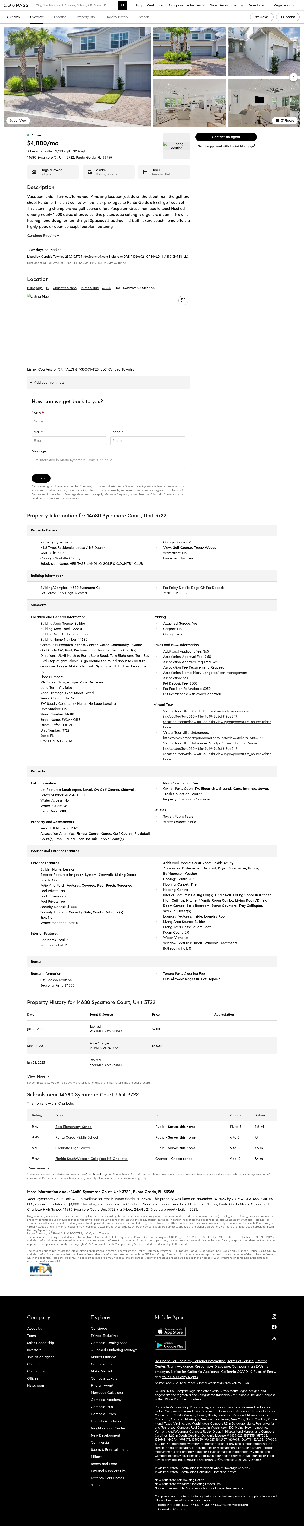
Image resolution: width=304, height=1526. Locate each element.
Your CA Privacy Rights (180, 1377)
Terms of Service (240, 1361)
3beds (32, 151)
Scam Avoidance (180, 1366)
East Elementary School (73, 1127)
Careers (33, 1364)
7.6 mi (259, 1148)
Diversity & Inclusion (106, 1421)
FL (47, 288)
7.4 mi (259, 1159)
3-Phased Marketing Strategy (114, 1350)
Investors (34, 1350)
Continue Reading (41, 235)
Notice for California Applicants (195, 1372)
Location (60, 17)
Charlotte (133, 1204)
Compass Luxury (104, 1378)
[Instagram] (274, 1315)
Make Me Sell (101, 1371)
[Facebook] (274, 1326)
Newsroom (35, 1385)
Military (96, 1457)
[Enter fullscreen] (183, 300)
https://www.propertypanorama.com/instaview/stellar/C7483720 (213, 738)
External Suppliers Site (108, 1471)
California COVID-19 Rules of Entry (248, 1372)
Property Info (86, 17)
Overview (36, 17)
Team (31, 1335)
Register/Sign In (287, 5)
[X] (274, 1336)
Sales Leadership (40, 1343)
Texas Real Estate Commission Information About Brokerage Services (202, 1468)
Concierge (99, 1328)
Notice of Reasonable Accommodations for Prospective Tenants (199, 1488)
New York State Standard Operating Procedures (188, 1484)
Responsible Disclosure (212, 1366)
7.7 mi (259, 1137)
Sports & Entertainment (109, 1449)
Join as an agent (40, 1357)
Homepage (35, 288)
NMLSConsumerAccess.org (229, 1505)
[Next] (293, 77)
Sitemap (97, 1485)
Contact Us (36, 1371)
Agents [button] (254, 5)
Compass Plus (102, 1407)
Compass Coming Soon (109, 1343)
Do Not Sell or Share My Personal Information (190, 1361)
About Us (34, 1328)
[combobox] (76, 5)
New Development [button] (225, 5)
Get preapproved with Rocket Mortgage (226, 146)
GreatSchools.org (96, 1174)
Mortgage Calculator (107, 1392)
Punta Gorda (90, 288)
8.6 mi (259, 1127)
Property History (116, 17)
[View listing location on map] (176, 146)
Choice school (182, 1159)
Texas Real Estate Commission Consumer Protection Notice (196, 1472)
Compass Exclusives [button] (185, 5)
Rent (150, 5)
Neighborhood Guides (108, 1428)
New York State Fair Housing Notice (179, 1480)
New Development (105, 1435)
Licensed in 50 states (171, 1509)
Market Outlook (103, 1357)
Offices (32, 1378)
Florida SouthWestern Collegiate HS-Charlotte (91, 1159)
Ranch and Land (104, 1464)
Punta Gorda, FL (88, 157)
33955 (107, 157)
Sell (161, 5)
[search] (122, 5)
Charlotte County (65, 288)
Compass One (102, 1364)
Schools (144, 17)
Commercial (100, 1442)
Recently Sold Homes (107, 1478)
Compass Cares (103, 1414)
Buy (139, 5)
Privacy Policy (55, 494)
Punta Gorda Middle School (76, 1137)
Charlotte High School (72, 1148)
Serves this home (182, 1127)
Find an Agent (102, 1385)
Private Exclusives (104, 1335)
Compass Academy (106, 1400)
